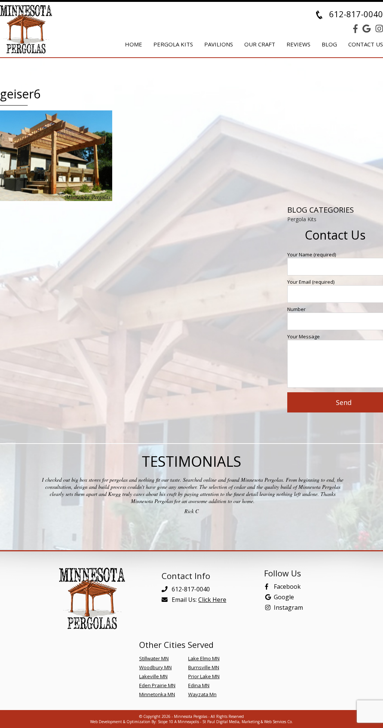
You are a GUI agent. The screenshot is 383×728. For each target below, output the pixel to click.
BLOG (329, 44)
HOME (133, 44)
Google (284, 597)
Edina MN (198, 685)
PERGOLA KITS (173, 44)
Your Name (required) (311, 254)
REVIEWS (298, 44)
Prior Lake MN (204, 676)
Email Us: (198, 600)
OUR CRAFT (259, 44)
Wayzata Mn (202, 694)
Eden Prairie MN (157, 685)
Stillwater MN (154, 658)
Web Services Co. (278, 721)
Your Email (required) (310, 281)
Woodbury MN (155, 667)
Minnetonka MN (157, 694)
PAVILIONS (218, 44)
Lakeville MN (153, 676)
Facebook (287, 586)
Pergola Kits (301, 219)
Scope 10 (165, 721)
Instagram (288, 607)
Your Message (303, 336)
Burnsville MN (203, 667)
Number (296, 309)
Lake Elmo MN (204, 658)
